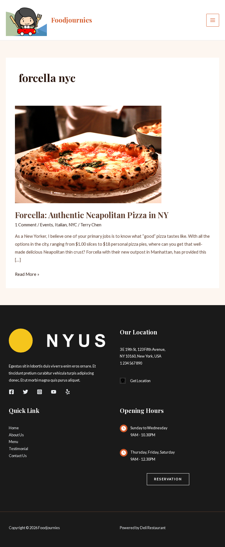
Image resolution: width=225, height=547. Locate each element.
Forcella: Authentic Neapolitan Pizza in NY (91, 214)
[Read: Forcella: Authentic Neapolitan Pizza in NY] (88, 153)
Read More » (27, 274)
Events (46, 224)
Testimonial (18, 448)
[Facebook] (11, 391)
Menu (13, 441)
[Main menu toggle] (212, 20)
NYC (73, 224)
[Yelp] (67, 391)
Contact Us (18, 455)
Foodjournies (71, 20)
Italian (61, 224)
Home (14, 427)
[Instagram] (39, 391)
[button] (168, 479)
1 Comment (26, 224)
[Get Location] (135, 380)
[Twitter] (25, 391)
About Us (16, 435)
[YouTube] (53, 391)
